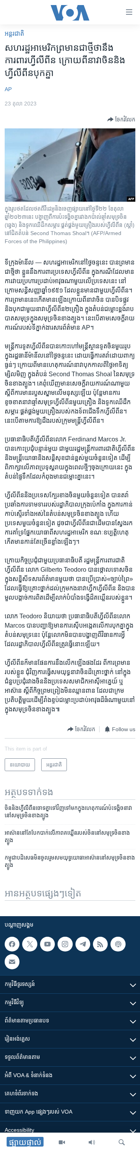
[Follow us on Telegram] (82, 944)
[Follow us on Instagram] (65, 944)
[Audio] (91, 1142)
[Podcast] (117, 944)
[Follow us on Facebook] (12, 944)
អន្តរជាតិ (14, 33)
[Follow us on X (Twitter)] (29, 944)
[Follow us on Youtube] (47, 944)
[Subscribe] (12, 962)
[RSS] (100, 944)
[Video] (62, 1142)
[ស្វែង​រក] (121, 1142)
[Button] (121, 119)
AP (8, 89)
